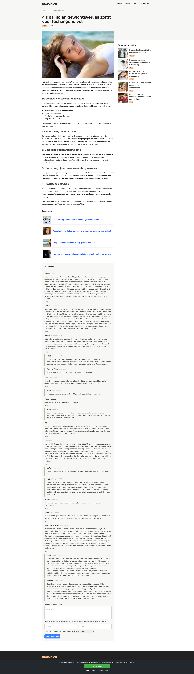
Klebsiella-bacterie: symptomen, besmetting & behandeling (139, 62)
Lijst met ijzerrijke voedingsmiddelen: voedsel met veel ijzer (140, 96)
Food (131, 102)
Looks (135, 4)
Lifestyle (119, 4)
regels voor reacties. (101, 621)
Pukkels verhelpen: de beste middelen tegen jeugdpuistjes (140, 85)
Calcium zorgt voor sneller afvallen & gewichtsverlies (76, 219)
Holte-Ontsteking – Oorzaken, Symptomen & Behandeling (139, 73)
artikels (68, 394)
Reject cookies (90, 670)
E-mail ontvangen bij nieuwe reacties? (58, 632)
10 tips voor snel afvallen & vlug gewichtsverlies (74, 242)
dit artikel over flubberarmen (95, 364)
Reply (46, 302)
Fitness (132, 55)
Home (43, 11)
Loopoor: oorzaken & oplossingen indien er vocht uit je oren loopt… (82, 254)
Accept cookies (97, 666)
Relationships (145, 4)
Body (131, 68)
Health (127, 4)
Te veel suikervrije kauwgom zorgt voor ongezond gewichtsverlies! (82, 231)
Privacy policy (103, 670)
